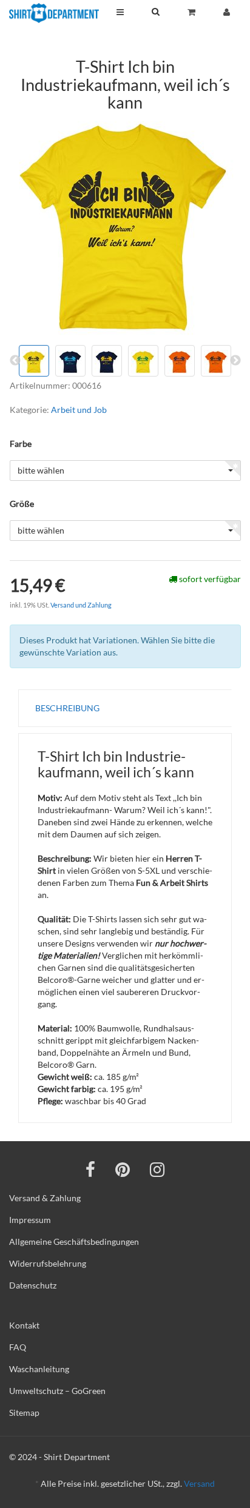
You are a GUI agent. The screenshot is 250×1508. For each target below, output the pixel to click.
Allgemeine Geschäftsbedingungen (74, 1241)
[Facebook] (90, 1169)
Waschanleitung (39, 1369)
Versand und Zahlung (81, 605)
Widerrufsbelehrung (47, 1263)
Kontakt (24, 1325)
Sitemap (24, 1412)
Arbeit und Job (79, 409)
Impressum (30, 1220)
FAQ (17, 1347)
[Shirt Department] (54, 13)
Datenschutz (32, 1285)
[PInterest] (122, 1169)
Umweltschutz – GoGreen (57, 1391)
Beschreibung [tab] (67, 708)
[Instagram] (157, 1169)
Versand (199, 1483)
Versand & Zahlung (45, 1198)
